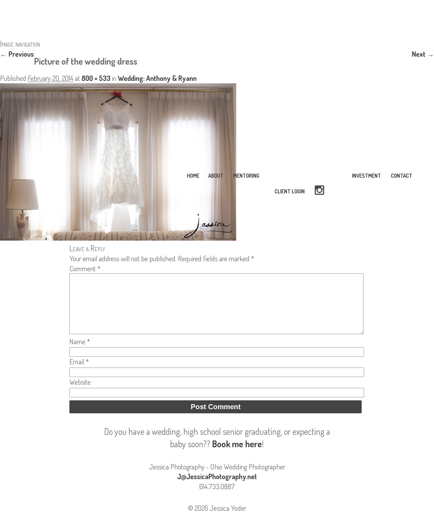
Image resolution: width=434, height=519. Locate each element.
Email (79, 361)
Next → (423, 53)
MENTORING (246, 175)
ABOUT (215, 175)
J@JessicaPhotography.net (217, 476)
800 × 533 (95, 78)
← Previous (17, 53)
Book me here (237, 443)
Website (80, 381)
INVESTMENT (366, 175)
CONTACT (401, 175)
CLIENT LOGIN (290, 191)
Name (79, 341)
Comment (84, 268)
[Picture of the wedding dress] (118, 237)
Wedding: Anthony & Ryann (157, 78)
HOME (193, 175)
